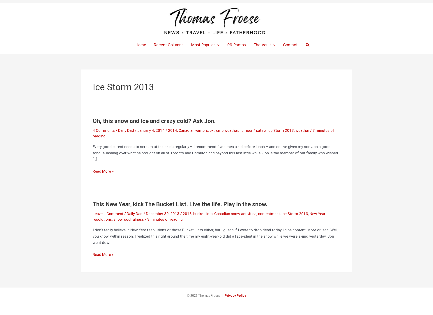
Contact (290, 45)
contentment (269, 213)
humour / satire (253, 130)
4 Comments (104, 130)
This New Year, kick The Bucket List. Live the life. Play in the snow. (180, 204)
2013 (187, 213)
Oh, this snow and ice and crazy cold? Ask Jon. (154, 121)
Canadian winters (193, 130)
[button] (217, 45)
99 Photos (236, 45)
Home (141, 45)
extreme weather (224, 130)
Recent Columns (169, 45)
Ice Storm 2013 (280, 130)
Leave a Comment (108, 213)
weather (302, 130)
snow (117, 219)
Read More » (103, 171)
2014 (172, 130)
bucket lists (203, 213)
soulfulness (134, 219)
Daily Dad (126, 130)
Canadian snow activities (235, 213)
